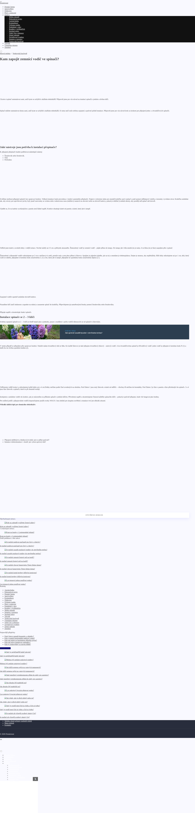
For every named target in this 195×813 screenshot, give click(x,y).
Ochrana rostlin (10, 602)
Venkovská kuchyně (12, 618)
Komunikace (9, 598)
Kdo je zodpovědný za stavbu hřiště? (18, 644)
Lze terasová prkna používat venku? (13, 584)
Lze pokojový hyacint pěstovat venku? (14, 694)
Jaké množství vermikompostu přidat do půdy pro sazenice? (21, 679)
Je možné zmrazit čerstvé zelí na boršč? (14, 561)
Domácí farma (10, 594)
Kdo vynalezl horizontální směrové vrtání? (20, 638)
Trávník (7, 616)
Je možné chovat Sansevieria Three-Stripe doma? (17, 569)
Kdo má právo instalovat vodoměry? (17, 642)
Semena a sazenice (11, 612)
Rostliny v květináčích (12, 608)
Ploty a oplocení (10, 604)
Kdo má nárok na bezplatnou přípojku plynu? (21, 640)
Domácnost (4, 3)
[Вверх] (1, 739)
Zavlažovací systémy (12, 625)
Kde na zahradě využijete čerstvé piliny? (14, 526)
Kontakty (8, 725)
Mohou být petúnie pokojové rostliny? (13, 664)
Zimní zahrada (10, 627)
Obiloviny (8, 600)
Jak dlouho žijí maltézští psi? (10, 687)
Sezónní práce (10, 614)
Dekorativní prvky (11, 592)
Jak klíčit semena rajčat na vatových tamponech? (17, 671)
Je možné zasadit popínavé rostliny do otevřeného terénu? (20, 554)
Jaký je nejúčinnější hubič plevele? (12, 656)
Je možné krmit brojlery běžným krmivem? (15, 577)
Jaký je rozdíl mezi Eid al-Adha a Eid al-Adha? (17, 710)
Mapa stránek (9, 723)
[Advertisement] (67, 77)
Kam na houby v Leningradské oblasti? (14, 536)
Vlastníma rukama (11, 620)
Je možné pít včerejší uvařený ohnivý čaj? (15, 717)
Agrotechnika (9, 590)
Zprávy (7, 763)
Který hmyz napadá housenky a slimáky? (19, 636)
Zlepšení (8, 629)
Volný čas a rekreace (12, 623)
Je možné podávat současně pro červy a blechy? (17, 546)
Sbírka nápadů (10, 610)
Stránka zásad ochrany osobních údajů (18, 721)
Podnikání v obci (11, 606)
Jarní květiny (9, 596)
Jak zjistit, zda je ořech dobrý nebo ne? (14, 702)
